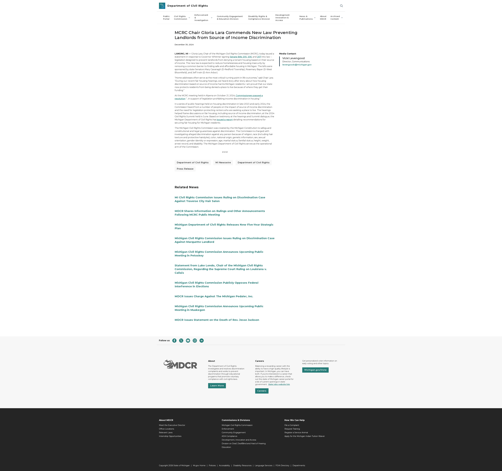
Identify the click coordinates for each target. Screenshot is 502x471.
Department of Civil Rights (193, 162)
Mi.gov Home (199, 465)
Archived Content (335, 17)
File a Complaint (291, 425)
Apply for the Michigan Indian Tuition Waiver (304, 436)
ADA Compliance (229, 436)
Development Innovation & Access (282, 17)
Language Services (263, 465)
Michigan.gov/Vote (315, 370)
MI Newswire (223, 162)
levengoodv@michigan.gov (297, 64)
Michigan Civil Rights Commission (237, 425)
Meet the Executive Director (172, 425)
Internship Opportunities (170, 436)
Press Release (185, 169)
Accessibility (224, 465)
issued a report (225, 119)
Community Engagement (234, 432)
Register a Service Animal (296, 432)
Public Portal (166, 17)
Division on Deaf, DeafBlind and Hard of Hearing (244, 443)
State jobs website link (279, 384)
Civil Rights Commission (180, 17)
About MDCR (323, 17)
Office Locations (166, 429)
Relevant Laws (165, 432)
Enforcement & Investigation (201, 17)
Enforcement (228, 429)
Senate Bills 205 (238, 57)
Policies (212, 465)
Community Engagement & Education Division (230, 17)
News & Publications (306, 17)
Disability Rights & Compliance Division (259, 17)
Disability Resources (242, 465)
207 (259, 57)
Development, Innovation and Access (239, 440)
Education (226, 447)
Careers (261, 391)
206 (250, 57)
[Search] (341, 5)
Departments (299, 465)
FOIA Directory (282, 465)
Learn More (217, 385)
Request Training (292, 429)
